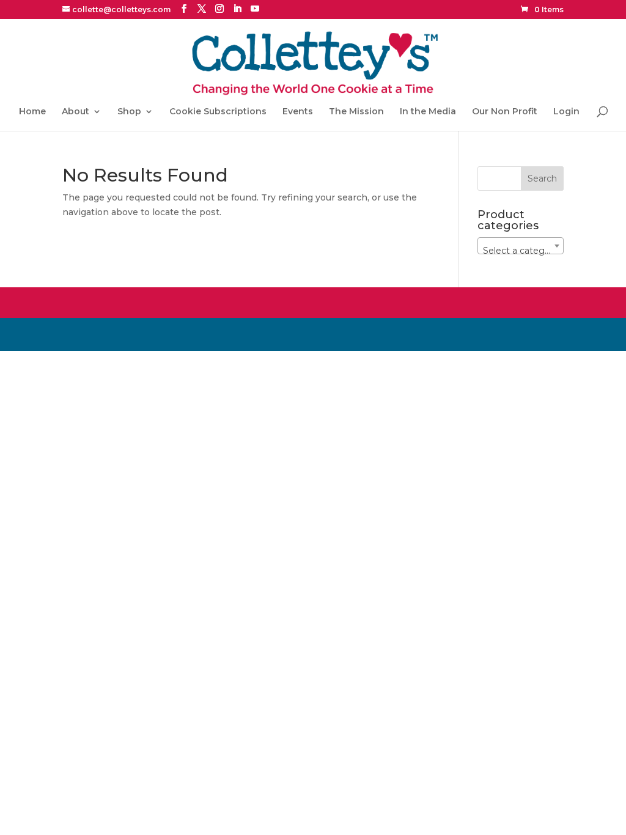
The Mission (356, 112)
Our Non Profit (504, 112)
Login (566, 112)
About (75, 112)
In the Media (428, 112)
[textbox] (520, 250)
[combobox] (520, 245)
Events (297, 112)
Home (32, 112)
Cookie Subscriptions (218, 112)
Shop (129, 112)
